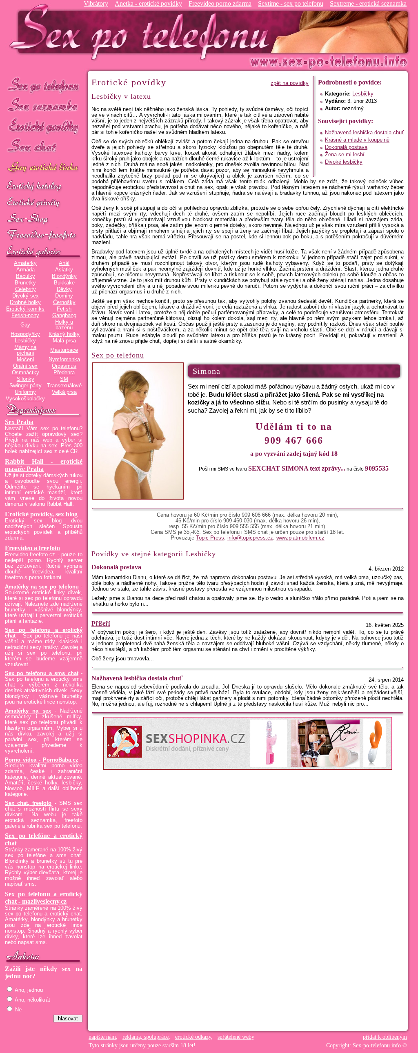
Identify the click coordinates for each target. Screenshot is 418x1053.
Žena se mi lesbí (345, 155)
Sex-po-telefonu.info (377, 1045)
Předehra (64, 372)
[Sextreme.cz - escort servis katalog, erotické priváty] (43, 203)
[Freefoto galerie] (43, 252)
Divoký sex (25, 296)
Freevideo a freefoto (32, 547)
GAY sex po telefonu (43, 168)
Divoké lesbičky (343, 162)
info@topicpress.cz (250, 538)
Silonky (25, 379)
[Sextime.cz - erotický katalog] (43, 186)
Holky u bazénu (64, 325)
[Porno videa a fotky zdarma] (43, 235)
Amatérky (25, 263)
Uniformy (25, 392)
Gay (25, 325)
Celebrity (25, 289)
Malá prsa (64, 341)
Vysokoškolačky (25, 399)
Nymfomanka (64, 359)
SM (64, 379)
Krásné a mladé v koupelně (357, 140)
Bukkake (64, 283)
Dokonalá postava (346, 147)
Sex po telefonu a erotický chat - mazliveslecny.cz (43, 898)
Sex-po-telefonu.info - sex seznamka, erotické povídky (142, 31)
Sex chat (43, 147)
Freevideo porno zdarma (220, 3)
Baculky (25, 276)
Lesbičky (25, 341)
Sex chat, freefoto (28, 803)
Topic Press (210, 538)
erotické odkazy (193, 1037)
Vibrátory (96, 3)
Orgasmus (64, 366)
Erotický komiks (25, 309)
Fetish (64, 309)
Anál (64, 263)
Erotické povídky (43, 126)
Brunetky (25, 283)
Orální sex (25, 366)
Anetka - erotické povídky (148, 3)
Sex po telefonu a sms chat (41, 673)
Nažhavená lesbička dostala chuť (364, 133)
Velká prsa (64, 392)
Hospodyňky (25, 334)
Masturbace (64, 350)
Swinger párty (25, 386)
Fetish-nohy (25, 315)
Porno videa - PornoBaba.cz (41, 760)
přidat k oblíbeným (385, 1037)
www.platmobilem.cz (300, 538)
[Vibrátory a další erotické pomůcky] (43, 219)
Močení (25, 359)
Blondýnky (64, 276)
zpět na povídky (290, 83)
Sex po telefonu (43, 84)
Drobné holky (25, 302)
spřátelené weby (236, 1037)
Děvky (64, 289)
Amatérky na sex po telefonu (42, 587)
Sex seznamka (43, 105)
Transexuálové (64, 386)
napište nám (102, 1037)
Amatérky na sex (28, 711)
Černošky (64, 302)
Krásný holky (64, 334)
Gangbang (64, 315)
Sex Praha (19, 421)
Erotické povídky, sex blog (41, 514)
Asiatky (64, 270)
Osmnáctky (25, 372)
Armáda (25, 270)
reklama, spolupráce (145, 1037)
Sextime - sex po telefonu (290, 3)
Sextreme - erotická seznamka (368, 3)
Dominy (64, 296)
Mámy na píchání (25, 350)
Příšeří (100, 623)
